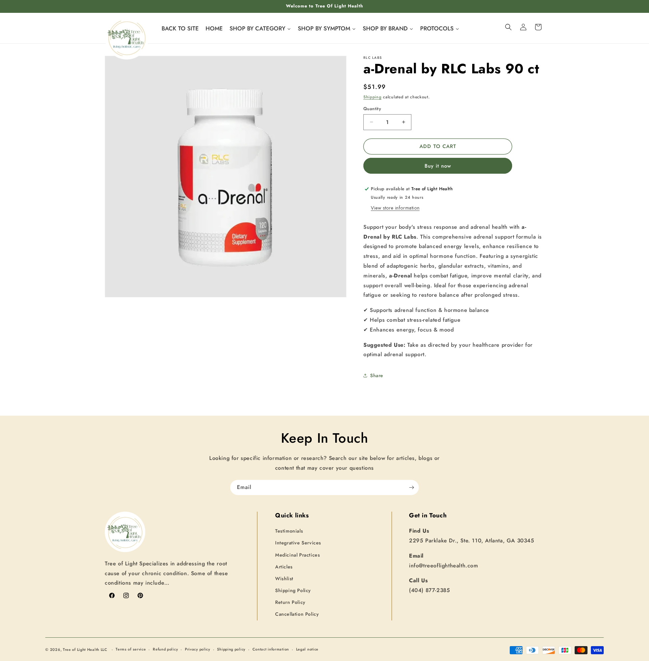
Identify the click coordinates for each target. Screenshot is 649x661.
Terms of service (131, 649)
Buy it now (438, 166)
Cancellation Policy (297, 614)
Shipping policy (231, 649)
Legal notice (307, 649)
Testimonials (289, 531)
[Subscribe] (411, 487)
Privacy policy (197, 649)
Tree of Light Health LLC (86, 649)
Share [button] (376, 375)
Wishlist (284, 578)
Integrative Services (298, 543)
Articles (284, 566)
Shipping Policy (293, 590)
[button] (508, 27)
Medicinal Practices (297, 555)
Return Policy (290, 602)
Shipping (372, 97)
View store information (395, 207)
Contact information (271, 649)
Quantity (372, 108)
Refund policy (165, 649)
